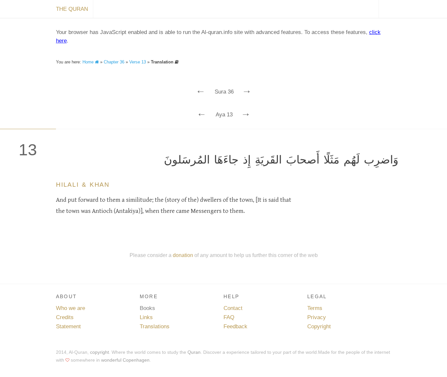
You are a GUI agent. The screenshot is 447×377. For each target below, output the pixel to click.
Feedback (235, 326)
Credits (65, 317)
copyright (99, 352)
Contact (233, 308)
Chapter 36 (114, 62)
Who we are (70, 308)
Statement (68, 326)
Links (146, 317)
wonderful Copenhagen (125, 360)
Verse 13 (137, 62)
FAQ (229, 317)
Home (88, 62)
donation (183, 255)
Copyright (319, 326)
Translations (155, 326)
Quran (194, 352)
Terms (314, 308)
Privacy (316, 317)
